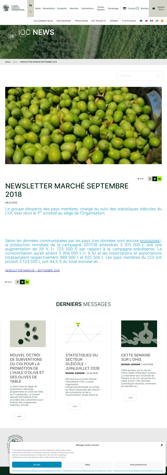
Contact (132, 8)
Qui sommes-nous (43, 21)
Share (142, 179)
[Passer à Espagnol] (162, 21)
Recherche (146, 8)
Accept (36, 464)
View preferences (138, 464)
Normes (114, 21)
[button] (161, 445)
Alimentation (49, 8)
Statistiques (129, 21)
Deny (87, 464)
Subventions (87, 8)
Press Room (81, 21)
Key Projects (98, 21)
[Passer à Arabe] (141, 21)
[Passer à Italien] (157, 21)
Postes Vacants (101, 8)
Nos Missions (64, 21)
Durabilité (62, 8)
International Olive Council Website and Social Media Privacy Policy (37, 470)
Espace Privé (161, 8)
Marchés (74, 8)
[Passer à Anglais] (147, 21)
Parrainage (113, 8)
